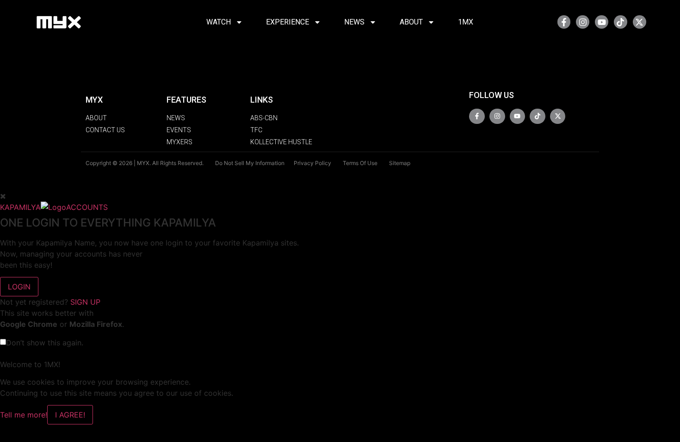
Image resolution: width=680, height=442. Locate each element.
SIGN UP (85, 302)
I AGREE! (70, 414)
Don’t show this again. (44, 342)
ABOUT (411, 22)
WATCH (218, 22)
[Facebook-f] (564, 22)
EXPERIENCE (287, 22)
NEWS (354, 22)
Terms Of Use (360, 163)
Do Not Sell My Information (249, 163)
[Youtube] (601, 22)
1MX (465, 22)
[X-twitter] (639, 22)
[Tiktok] (620, 22)
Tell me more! (23, 414)
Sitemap (399, 163)
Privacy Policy (312, 163)
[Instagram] (582, 22)
